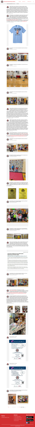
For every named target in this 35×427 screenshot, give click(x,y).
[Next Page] (19, 407)
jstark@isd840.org (24, 21)
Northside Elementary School (17, 419)
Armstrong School (16, 420)
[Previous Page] (8, 407)
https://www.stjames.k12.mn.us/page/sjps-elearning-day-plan (18, 293)
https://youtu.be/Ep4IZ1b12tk (13, 290)
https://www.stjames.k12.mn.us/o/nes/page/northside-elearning (16, 135)
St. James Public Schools (17, 416)
